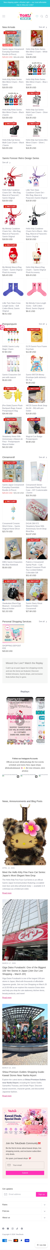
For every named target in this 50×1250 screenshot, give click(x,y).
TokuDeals (19, 1234)
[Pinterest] (22, 1228)
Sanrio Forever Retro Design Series (20, 158)
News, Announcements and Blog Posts (22, 801)
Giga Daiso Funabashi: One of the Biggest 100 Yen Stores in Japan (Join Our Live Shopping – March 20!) (24, 970)
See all (42, 27)
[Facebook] (3, 1228)
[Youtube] (8, 1228)
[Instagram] (12, 1228)
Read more (7, 893)
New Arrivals (8, 27)
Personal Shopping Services (16, 621)
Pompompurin (9, 324)
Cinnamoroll (8, 457)
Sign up (41, 1194)
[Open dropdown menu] (45, 1205)
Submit (25, 1173)
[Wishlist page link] (37, 16)
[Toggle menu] (3, 16)
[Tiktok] (17, 1228)
